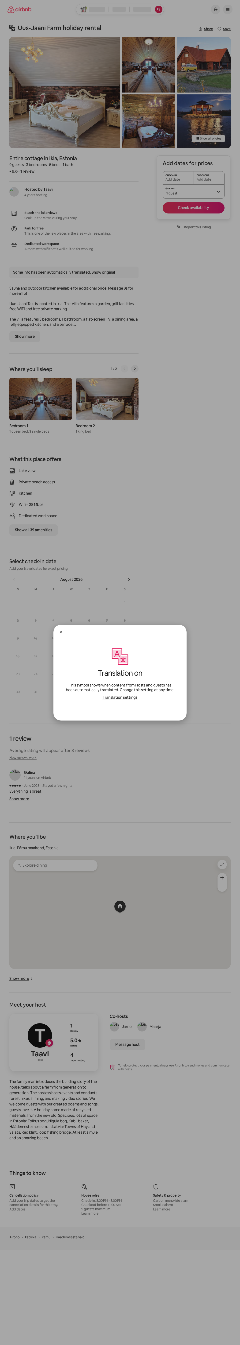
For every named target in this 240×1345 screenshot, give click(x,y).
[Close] (61, 632)
